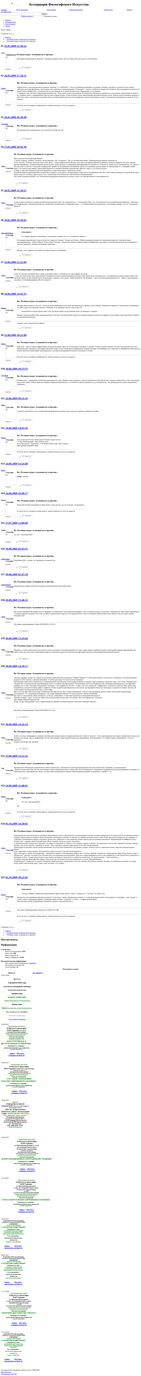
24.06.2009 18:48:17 (17, 493)
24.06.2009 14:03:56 (17, 428)
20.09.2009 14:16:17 (17, 666)
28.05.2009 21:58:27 (15, 190)
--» (13, 34)
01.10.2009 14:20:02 (17, 823)
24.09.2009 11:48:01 (17, 785)
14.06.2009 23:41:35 (15, 293)
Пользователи (10, 22)
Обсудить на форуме (20, 1054)
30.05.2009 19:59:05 (15, 220)
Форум (129, 10)
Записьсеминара (12, 1054)
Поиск (7, 26)
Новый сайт (108, 10)
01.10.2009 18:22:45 (17, 877)
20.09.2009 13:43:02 (17, 638)
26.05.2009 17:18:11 (15, 75)
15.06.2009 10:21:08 (15, 335)
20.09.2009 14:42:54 (17, 724)
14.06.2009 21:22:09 (15, 262)
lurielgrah (32, 963)
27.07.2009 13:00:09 (17, 523)
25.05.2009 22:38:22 (15, 46)
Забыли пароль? (27, 16)
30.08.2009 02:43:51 (17, 548)
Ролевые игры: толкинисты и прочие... (21, 39)
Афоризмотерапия (76, 10)
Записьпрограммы (9, 1247)
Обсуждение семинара (17, 1019)
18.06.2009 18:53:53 (17, 368)
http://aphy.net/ (6, 1372)
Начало (8, 20)
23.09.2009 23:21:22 (17, 756)
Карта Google (10, 24)
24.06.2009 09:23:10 (16, 398)
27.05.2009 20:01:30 (15, 146)
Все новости (37, 973)
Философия (51, 10)
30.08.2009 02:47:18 (17, 574)
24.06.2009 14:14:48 (17, 463)
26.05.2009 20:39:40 (15, 117)
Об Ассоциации (22, 10)
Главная (4, 10)
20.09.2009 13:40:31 (17, 600)
